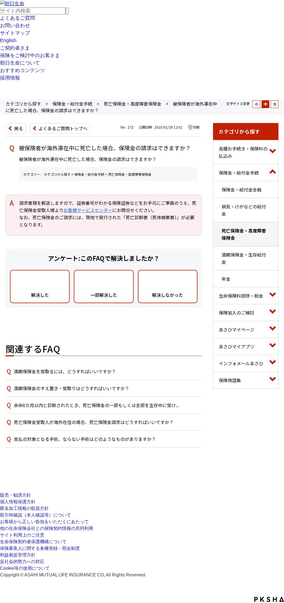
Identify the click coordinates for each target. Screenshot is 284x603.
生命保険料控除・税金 (241, 295)
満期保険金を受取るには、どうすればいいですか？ (65, 371)
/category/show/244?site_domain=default (272, 152)
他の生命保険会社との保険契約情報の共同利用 (46, 528)
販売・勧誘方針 (15, 495)
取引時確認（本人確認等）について (35, 515)
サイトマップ (15, 33)
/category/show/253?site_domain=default (272, 172)
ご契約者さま (15, 48)
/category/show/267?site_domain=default (272, 380)
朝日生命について (20, 63)
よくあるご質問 (17, 18)
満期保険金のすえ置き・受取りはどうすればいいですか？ (71, 388)
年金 (226, 278)
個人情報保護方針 (18, 501)
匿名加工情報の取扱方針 (24, 508)
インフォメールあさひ (241, 363)
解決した (40, 295)
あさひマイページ (236, 329)
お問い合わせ (15, 25)
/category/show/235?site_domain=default (272, 346)
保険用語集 (230, 380)
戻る (18, 128)
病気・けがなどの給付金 (244, 210)
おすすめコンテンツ (22, 70)
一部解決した (103, 295)
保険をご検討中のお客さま (30, 55)
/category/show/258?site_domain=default (272, 363)
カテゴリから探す (23, 103)
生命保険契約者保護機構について (33, 541)
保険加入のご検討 (236, 312)
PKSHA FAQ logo (269, 599)
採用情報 (10, 78)
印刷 (196, 127)
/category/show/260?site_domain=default (272, 295)
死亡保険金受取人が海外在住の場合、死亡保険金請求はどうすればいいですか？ (94, 422)
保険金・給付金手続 (72, 103)
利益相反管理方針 (18, 555)
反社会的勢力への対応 (22, 561)
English (8, 40)
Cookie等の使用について (25, 568)
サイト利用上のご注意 (22, 535)
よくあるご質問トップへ (63, 128)
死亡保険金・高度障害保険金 (132, 103)
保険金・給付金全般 (242, 189)
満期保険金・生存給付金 (244, 258)
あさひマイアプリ (236, 346)
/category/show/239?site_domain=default (272, 329)
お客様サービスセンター (88, 210)
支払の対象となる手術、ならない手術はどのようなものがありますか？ (85, 439)
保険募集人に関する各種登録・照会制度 (40, 548)
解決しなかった (167, 295)
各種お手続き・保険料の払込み (243, 152)
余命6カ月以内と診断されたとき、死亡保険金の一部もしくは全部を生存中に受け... (96, 405)
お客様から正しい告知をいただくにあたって (44, 521)
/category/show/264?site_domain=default (272, 312)
